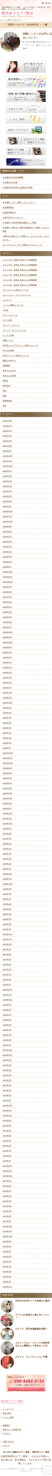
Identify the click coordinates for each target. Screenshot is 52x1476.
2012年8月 (7, 1247)
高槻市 (25, 48)
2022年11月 (7, 637)
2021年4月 (7, 733)
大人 (49, 45)
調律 (4, 396)
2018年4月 (7, 914)
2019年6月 (7, 844)
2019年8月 (7, 834)
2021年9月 (7, 708)
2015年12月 (7, 1050)
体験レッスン (8, 341)
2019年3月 (7, 859)
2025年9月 (7, 471)
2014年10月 (7, 1116)
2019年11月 (7, 819)
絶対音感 (6, 386)
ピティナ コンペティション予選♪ (31, 1357)
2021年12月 (7, 693)
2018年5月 (7, 909)
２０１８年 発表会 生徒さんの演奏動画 (20, 280)
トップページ (8, 1409)
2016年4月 (7, 1030)
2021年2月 (7, 743)
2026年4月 (7, 436)
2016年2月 (7, 1040)
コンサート (7, 300)
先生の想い (7, 1413)
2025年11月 (7, 461)
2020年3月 (7, 799)
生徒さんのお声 (9, 371)
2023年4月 (7, 612)
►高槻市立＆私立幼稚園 (13, 178)
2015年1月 (7, 1101)
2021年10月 (7, 703)
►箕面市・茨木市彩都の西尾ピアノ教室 (19, 223)
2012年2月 (7, 1277)
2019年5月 (7, 849)
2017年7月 (7, 960)
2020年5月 (7, 788)
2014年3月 (7, 1151)
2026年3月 (7, 441)
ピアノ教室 (35, 45)
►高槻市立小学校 (10, 183)
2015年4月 (7, 1085)
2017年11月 (7, 940)
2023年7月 (7, 597)
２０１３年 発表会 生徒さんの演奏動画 (20, 260)
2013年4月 (7, 1206)
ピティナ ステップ (11, 325)
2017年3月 (7, 975)
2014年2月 (7, 1156)
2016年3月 (7, 1035)
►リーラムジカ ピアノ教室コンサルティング (22, 245)
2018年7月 (7, 899)
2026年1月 (7, 451)
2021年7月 (7, 718)
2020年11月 (7, 758)
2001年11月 (7, 1287)
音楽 (4, 406)
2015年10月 (7, 1055)
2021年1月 (7, 748)
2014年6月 (7, 1136)
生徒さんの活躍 (9, 376)
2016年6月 (7, 1020)
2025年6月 (7, 481)
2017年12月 (7, 934)
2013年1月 (7, 1221)
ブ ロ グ (6, 1446)
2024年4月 (7, 552)
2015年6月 (7, 1075)
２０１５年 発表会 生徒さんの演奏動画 (20, 265)
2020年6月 (7, 783)
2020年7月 (7, 778)
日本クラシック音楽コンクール (16, 356)
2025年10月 (8, 466)
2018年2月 (7, 924)
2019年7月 (7, 839)
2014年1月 (7, 1161)
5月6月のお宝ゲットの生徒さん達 (31, 1301)
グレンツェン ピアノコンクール (17, 295)
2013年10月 (7, 1176)
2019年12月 (7, 814)
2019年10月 (7, 824)
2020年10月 (8, 763)
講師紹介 (6, 1426)
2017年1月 (7, 985)
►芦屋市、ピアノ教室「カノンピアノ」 (19, 203)
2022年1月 (7, 688)
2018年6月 (7, 904)
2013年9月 (7, 1181)
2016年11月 (7, 995)
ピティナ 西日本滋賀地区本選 (30, 1329)
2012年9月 (7, 1242)
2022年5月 (7, 668)
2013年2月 (7, 1216)
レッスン (43, 45)
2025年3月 (7, 496)
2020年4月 (7, 794)
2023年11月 (7, 577)
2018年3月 (7, 919)
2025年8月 (7, 476)
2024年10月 (8, 522)
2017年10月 (7, 945)
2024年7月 (7, 537)
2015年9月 (7, 1060)
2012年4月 (7, 1267)
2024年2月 (7, 562)
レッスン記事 (8, 336)
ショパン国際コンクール (13, 305)
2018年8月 (7, 894)
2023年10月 (8, 582)
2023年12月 (8, 572)
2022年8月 (7, 653)
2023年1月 (7, 627)
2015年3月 (7, 1091)
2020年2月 (7, 804)
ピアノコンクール (10, 315)
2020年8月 (7, 773)
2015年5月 (7, 1080)
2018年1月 (7, 929)
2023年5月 (7, 607)
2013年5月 (7, 1201)
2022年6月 (7, 663)
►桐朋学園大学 (9, 213)
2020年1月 (7, 809)
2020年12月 (8, 753)
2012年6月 (7, 1257)
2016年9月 (7, 1005)
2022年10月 (8, 642)
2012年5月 (7, 1262)
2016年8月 (7, 1010)
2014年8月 (7, 1126)
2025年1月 (7, 507)
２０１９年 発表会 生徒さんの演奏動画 (20, 285)
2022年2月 (7, 683)
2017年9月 (7, 950)
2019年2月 (7, 864)
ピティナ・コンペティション (15, 330)
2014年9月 (7, 1121)
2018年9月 (7, 889)
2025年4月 (7, 491)
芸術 (4, 391)
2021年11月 (7, 698)
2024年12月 (8, 512)
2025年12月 (8, 456)
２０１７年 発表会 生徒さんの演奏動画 (20, 275)
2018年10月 (7, 884)
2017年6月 (7, 965)
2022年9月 (7, 648)
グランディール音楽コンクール (16, 290)
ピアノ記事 (7, 320)
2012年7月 (7, 1252)
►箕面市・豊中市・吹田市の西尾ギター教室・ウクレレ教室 (26, 229)
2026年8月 (7, 421)
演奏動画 (6, 366)
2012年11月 (7, 1231)
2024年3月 (7, 557)
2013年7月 (7, 1191)
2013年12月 (7, 1166)
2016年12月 (7, 990)
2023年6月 (7, 602)
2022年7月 (7, 658)
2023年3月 (7, 617)
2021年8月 (7, 713)
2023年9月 (7, 587)
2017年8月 (7, 955)
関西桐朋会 (7, 401)
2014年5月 (7, 1141)
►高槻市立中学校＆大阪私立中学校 (18, 188)
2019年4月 (7, 854)
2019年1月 (7, 869)
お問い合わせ (8, 1442)
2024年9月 (7, 527)
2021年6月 (7, 723)
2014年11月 (7, 1111)
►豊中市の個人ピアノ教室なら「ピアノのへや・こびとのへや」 (26, 238)
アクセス (6, 1434)
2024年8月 (7, 532)
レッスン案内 (8, 1418)
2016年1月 (7, 1045)
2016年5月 (7, 1025)
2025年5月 (7, 486)
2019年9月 (7, 829)
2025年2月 (7, 502)
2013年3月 (7, 1211)
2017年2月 (7, 980)
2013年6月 (7, 1196)
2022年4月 (7, 673)
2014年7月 (7, 1131)
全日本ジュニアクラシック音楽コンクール (20, 346)
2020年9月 (7, 768)
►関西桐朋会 (8, 208)
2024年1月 (7, 567)
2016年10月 (7, 1000)
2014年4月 (7, 1146)
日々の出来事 (8, 351)
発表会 (5, 381)
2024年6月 (7, 542)
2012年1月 (7, 1282)
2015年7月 (7, 1070)
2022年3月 (7, 678)
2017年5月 (7, 970)
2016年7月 (7, 1015)
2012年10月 (7, 1237)
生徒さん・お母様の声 (12, 1430)
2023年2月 (7, 622)
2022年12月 (8, 632)
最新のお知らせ (41, 42)
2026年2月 (7, 446)
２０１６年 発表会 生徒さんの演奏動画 (20, 270)
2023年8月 (7, 592)
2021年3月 (7, 738)
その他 (5, 310)
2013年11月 (7, 1171)
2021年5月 (7, 728)
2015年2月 (7, 1096)
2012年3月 (7, 1272)
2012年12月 (7, 1226)
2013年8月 (7, 1186)
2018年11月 (7, 879)
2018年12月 (7, 874)
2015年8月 (7, 1065)
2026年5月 (7, 431)
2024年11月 (7, 517)
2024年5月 (7, 547)
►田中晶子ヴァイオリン (13, 218)
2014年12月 (7, 1106)
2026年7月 (7, 426)
